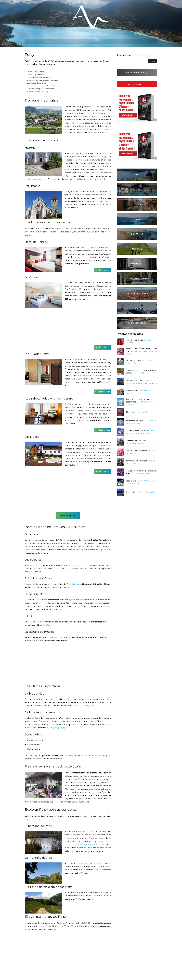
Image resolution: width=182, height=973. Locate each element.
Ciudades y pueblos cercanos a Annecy (38, 51)
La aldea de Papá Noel (146, 492)
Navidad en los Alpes (141, 473)
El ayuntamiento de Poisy (37, 91)
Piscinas (137, 189)
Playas (137, 174)
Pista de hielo (137, 323)
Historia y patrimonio (35, 75)
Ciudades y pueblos (137, 293)
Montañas (137, 234)
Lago (137, 219)
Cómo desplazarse (137, 278)
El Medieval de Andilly (135, 373)
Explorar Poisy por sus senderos (40, 89)
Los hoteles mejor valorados (39, 77)
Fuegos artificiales (143, 412)
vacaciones (30, 550)
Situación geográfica (35, 72)
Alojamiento (137, 264)
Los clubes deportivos (36, 83)
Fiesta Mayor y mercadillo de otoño (42, 86)
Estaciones (137, 308)
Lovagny (77, 584)
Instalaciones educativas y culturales (42, 80)
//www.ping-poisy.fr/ (56, 728)
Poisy (53, 929)
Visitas (137, 204)
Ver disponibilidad (102, 270)
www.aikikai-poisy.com (83, 705)
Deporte (137, 249)
